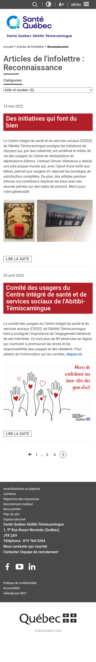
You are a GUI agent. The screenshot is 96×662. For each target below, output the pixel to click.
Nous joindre (12, 509)
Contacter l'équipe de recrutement (30, 552)
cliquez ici (74, 354)
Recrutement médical (18, 504)
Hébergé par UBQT (15, 593)
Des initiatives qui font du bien (41, 122)
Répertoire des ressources (21, 499)
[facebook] (7, 568)
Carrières (9, 494)
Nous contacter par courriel (25, 546)
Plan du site (11, 514)
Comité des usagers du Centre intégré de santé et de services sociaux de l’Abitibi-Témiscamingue (46, 298)
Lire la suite (17, 259)
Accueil (8, 46)
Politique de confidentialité (20, 583)
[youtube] (20, 568)
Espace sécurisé (14, 519)
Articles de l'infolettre (30, 46)
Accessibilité (11, 588)
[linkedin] (32, 568)
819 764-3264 (34, 541)
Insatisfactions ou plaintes (21, 489)
